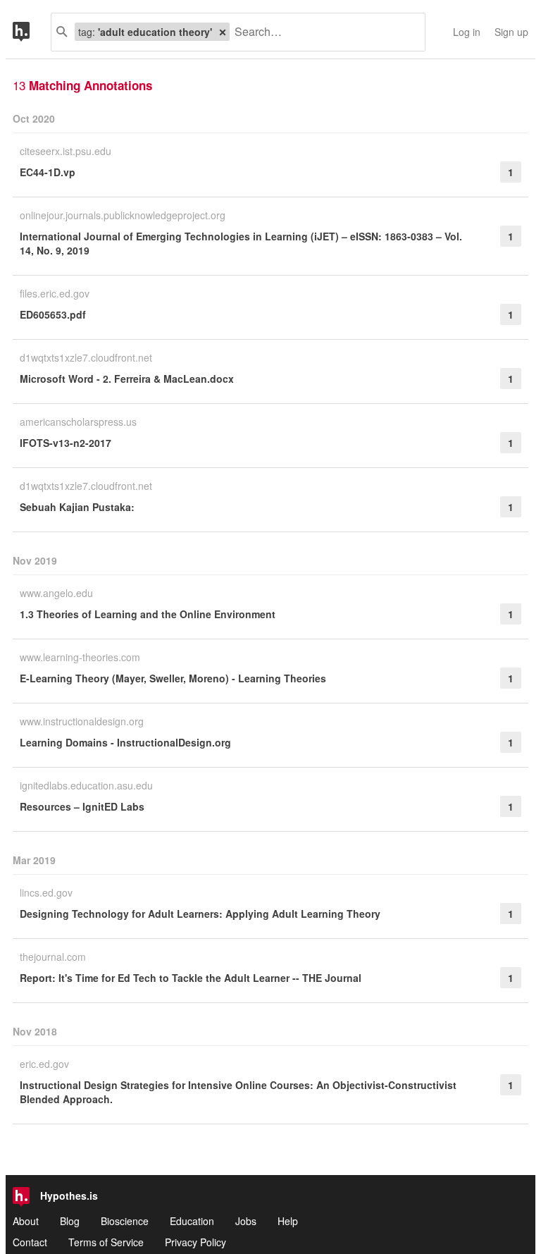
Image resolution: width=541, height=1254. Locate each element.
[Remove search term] (223, 32)
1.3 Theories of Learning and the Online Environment (147, 614)
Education (192, 1221)
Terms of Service (106, 1242)
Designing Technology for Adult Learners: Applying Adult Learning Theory (200, 913)
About (26, 1221)
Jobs (245, 1221)
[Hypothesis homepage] (32, 32)
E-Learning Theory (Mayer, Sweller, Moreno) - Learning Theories (173, 678)
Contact (30, 1242)
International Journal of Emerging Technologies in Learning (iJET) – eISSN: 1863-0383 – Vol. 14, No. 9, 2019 (241, 243)
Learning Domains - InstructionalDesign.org (125, 742)
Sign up (511, 31)
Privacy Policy (195, 1242)
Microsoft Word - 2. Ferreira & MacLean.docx (127, 378)
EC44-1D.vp (47, 172)
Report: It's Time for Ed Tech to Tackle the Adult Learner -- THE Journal (190, 978)
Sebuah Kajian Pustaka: (77, 507)
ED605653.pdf (53, 314)
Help (288, 1221)
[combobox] (322, 32)
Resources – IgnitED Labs (82, 806)
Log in (466, 31)
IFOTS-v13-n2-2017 (65, 443)
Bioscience (125, 1221)
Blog (70, 1221)
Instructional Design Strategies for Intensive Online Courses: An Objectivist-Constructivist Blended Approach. (238, 1092)
